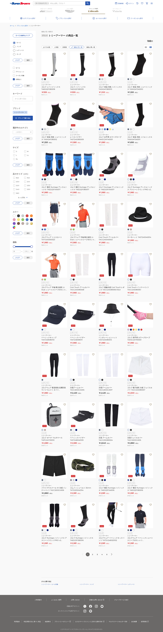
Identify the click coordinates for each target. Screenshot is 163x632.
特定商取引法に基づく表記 (32, 621)
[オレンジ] (71, 229)
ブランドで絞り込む (24, 118)
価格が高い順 (90, 47)
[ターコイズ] (105, 129)
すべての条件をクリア (23, 35)
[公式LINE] (90, 611)
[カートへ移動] (146, 3)
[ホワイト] (74, 79)
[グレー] (42, 79)
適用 (28, 60)
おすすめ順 (46, 47)
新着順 (65, 47)
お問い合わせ (75, 600)
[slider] (14, 246)
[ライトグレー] (42, 430)
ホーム (12, 26)
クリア (17, 60)
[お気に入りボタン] (64, 53)
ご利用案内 (38, 600)
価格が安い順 (78, 47)
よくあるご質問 (56, 600)
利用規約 (17, 621)
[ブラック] (45, 79)
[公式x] (84, 606)
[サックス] (139, 330)
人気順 (56, 47)
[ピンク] (128, 330)
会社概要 (134, 621)
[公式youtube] (102, 606)
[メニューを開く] (152, 3)
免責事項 (48, 621)
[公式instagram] (96, 606)
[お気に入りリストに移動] (142, 3)
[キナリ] (131, 229)
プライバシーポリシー (62, 621)
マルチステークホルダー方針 (118, 621)
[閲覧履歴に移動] (137, 3)
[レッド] (141, 330)
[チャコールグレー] (131, 79)
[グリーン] (74, 229)
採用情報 (144, 621)
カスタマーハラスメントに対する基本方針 (88, 621)
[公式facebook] (90, 606)
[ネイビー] (76, 79)
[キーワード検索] (87, 3)
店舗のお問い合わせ (95, 600)
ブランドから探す (22, 26)
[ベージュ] (45, 430)
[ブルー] (100, 129)
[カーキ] (71, 480)
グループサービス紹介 (121, 600)
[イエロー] (110, 129)
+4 (113, 129)
